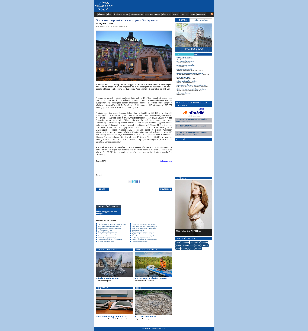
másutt (197, 245)
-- (175, 251)
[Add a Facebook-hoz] (138, 183)
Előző (102, 189)
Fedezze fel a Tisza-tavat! (105, 236)
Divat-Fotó (185, 14)
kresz (178, 243)
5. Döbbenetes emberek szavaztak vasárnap (189, 73)
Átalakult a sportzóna (138, 230)
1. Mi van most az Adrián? (184, 57)
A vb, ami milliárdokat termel (106, 241)
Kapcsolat (201, 14)
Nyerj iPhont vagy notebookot (111, 316)
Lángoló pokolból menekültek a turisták (109, 228)
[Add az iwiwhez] (130, 183)
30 (199, 243)
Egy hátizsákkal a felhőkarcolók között (143, 234)
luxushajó (204, 245)
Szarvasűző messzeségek (140, 241)
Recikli (175, 14)
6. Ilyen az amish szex (182, 77)
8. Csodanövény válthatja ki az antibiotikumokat (191, 85)
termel (191, 245)
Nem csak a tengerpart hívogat (107, 237)
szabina (184, 248)
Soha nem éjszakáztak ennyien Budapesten (127, 20)
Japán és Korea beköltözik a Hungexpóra (144, 228)
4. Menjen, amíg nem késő (184, 69)
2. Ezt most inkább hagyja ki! (185, 61)
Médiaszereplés (137, 14)
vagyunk (198, 248)
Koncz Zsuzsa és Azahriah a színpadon (143, 236)
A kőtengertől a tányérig (105, 230)
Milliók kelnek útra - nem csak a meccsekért (144, 226)
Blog (193, 14)
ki (188, 248)
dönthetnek (185, 243)
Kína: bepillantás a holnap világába (108, 234)
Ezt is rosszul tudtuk (145, 316)
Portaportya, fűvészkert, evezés (151, 278)
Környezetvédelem (152, 14)
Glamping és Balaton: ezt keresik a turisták (144, 239)
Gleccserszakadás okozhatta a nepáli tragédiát (112, 224)
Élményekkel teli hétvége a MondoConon (143, 224)
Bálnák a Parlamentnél (107, 278)
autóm (192, 248)
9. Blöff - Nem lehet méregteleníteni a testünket (191, 89)
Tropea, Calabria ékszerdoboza (107, 232)
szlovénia (185, 245)
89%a (178, 248)
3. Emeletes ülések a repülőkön (185, 65)
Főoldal (101, 14)
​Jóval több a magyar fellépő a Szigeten (109, 226)
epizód (178, 245)
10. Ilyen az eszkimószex (183, 93)
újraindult (204, 243)
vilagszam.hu (146, 328)
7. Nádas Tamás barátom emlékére (186, 81)
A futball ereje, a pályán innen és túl (142, 237)
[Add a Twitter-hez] (134, 183)
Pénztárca (166, 14)
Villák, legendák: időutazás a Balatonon (143, 232)
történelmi (194, 243)
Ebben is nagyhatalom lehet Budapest (106, 213)
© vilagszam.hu (166, 161)
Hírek (109, 14)
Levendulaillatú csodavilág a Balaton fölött (110, 239)
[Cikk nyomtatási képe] (126, 26)
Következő (165, 189)
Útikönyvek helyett (121, 14)
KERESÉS (182, 20)
